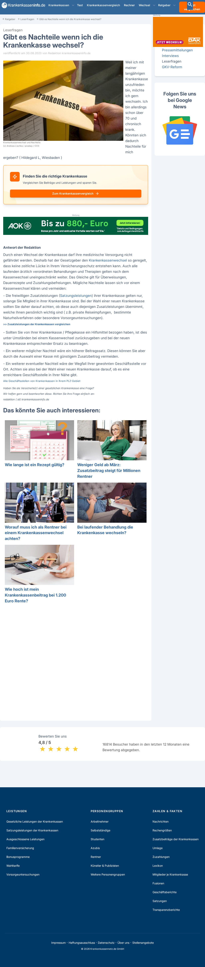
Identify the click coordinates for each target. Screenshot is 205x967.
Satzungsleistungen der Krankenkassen (32, 830)
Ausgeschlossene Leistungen (25, 839)
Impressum (58, 942)
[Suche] (190, 5)
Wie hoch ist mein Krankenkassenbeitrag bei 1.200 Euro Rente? (35, 595)
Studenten (97, 839)
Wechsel (144, 5)
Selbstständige (100, 830)
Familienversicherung (20, 848)
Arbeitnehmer (100, 821)
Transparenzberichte (166, 909)
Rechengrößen (162, 830)
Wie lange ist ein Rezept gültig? (34, 464)
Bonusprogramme (18, 856)
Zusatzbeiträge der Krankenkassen (176, 839)
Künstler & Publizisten (105, 865)
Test (80, 5)
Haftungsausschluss (82, 942)
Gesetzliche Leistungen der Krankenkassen (34, 821)
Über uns (123, 942)
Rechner (129, 5)
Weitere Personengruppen (108, 874)
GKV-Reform (172, 67)
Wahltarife (13, 865)
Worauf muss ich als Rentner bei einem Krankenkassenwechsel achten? (35, 533)
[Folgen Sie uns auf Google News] (180, 130)
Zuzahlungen (161, 856)
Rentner (96, 856)
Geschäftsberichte (165, 892)
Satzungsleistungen (76, 295)
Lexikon (158, 865)
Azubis (95, 848)
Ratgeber (164, 5)
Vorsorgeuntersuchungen (22, 874)
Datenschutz (106, 942)
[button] (73, 5)
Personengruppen (107, 811)
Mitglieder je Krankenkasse (170, 874)
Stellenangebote (143, 942)
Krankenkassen (58, 5)
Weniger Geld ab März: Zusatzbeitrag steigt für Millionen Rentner (108, 470)
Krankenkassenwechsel (108, 260)
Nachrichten (161, 821)
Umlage (158, 848)
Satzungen (160, 901)
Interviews (170, 56)
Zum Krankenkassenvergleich (72, 193)
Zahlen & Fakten (167, 811)
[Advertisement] (75, 665)
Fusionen (158, 883)
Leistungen (16, 811)
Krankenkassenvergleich (103, 5)
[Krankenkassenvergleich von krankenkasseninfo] (22, 5)
